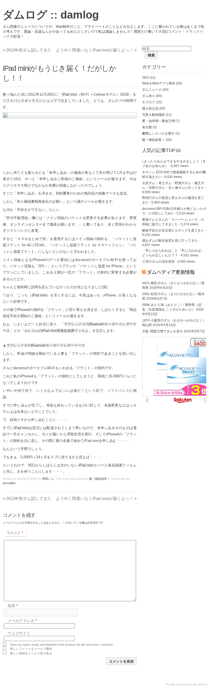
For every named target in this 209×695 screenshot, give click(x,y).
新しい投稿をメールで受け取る (31, 653)
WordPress (200, 684)
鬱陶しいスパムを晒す (158, 133)
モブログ (148, 102)
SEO (145, 78)
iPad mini (69, 94)
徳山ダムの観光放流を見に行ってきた (170, 240)
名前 (13, 606)
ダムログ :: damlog (51, 15)
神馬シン (48, 478)
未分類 (147, 127)
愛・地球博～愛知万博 (158, 121)
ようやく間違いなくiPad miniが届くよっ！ (96, 50)
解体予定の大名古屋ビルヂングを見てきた (173, 230)
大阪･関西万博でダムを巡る (162, 331)
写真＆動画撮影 (153, 115)
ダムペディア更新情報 (171, 272)
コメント (15, 533)
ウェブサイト (19, 633)
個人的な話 (150, 108)
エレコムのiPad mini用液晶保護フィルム (56, 331)
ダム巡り (148, 96)
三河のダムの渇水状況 (158, 261)
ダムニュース (152, 90)
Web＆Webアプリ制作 (158, 83)
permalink (9, 483)
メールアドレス (22, 620)
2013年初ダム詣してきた (27, 50)
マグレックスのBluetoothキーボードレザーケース (45, 345)
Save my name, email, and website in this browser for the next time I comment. (61, 644)
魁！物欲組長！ (99, 478)
